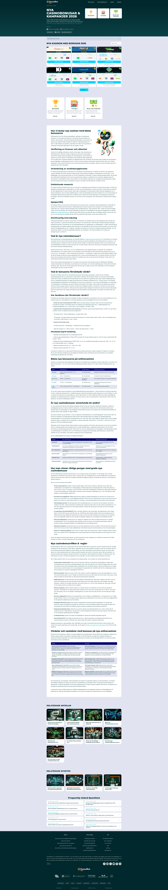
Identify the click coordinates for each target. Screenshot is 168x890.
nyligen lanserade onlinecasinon (93, 239)
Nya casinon (91, 2)
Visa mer (83, 89)
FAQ (108, 845)
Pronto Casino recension (84, 64)
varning (108, 848)
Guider (112, 2)
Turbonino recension (84, 84)
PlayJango (54, 376)
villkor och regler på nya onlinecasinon (96, 625)
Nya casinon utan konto (66, 845)
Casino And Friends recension (109, 84)
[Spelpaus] (65, 876)
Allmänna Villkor (91, 888)
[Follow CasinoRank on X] (110, 864)
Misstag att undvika (90, 838)
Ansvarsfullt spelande (89, 843)
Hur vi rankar (108, 843)
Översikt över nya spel (89, 841)
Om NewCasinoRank (108, 838)
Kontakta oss (108, 850)
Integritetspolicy (74, 888)
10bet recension (58, 84)
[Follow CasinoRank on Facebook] (104, 864)
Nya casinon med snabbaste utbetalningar (65, 838)
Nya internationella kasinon (90, 845)
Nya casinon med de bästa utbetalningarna (65, 848)
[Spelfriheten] (103, 876)
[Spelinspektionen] (57, 876)
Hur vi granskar (108, 841)
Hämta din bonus (59, 61)
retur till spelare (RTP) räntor (62, 212)
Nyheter (119, 2)
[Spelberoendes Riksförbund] (79, 876)
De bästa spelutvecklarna (89, 850)
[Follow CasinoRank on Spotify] (117, 864)
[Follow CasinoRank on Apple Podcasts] (120, 864)
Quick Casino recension (109, 64)
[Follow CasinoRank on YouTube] (113, 864)
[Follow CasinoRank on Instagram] (107, 864)
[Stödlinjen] (92, 876)
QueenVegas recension (59, 64)
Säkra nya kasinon (65, 841)
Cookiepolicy (58, 888)
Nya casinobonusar (102, 2)
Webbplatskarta (108, 888)
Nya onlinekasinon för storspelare (65, 843)
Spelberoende (89, 848)
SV (48, 863)
